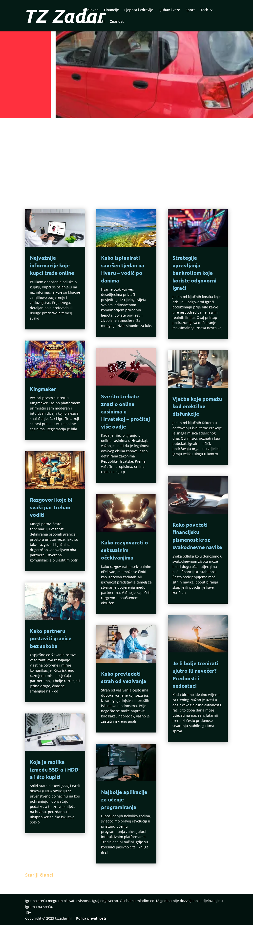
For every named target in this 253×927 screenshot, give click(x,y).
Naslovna (91, 10)
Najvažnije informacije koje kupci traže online (52, 265)
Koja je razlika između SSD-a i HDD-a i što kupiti (55, 769)
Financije (111, 10)
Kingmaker (43, 389)
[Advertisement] (126, 157)
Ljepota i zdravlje (138, 10)
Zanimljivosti (94, 22)
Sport (190, 10)
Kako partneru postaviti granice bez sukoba (50, 638)
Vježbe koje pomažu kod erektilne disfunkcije (197, 406)
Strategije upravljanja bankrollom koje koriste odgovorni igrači (194, 272)
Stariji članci (39, 875)
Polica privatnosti (91, 918)
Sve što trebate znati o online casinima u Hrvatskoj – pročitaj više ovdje (125, 411)
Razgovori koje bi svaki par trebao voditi (51, 507)
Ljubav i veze (169, 10)
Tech (204, 10)
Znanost (117, 22)
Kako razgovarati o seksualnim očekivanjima (124, 550)
